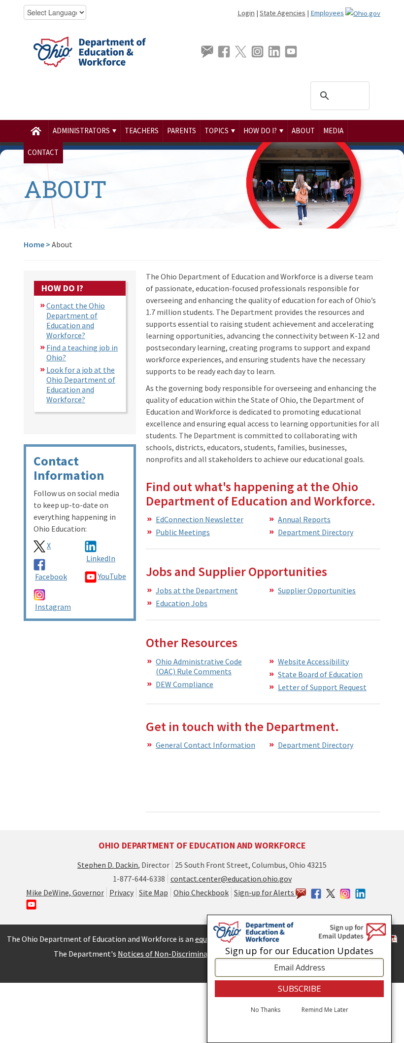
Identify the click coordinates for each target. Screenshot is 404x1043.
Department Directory (315, 532)
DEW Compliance (184, 684)
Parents (181, 130)
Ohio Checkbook (201, 892)
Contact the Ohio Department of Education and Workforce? (75, 320)
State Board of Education (320, 674)
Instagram (53, 607)
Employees (327, 12)
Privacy (121, 892)
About (303, 130)
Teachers (142, 130)
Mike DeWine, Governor (65, 892)
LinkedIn (100, 558)
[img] (36, 131)
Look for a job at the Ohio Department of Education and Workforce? (80, 384)
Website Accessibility (313, 661)
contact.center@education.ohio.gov (231, 879)
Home (34, 244)
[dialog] (299, 979)
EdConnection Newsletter (199, 519)
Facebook (51, 576)
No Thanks (265, 1010)
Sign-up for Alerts (265, 892)
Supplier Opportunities (317, 590)
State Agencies (282, 12)
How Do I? (260, 130)
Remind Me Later (325, 1010)
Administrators (82, 130)
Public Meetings (183, 532)
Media (333, 130)
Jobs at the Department (197, 590)
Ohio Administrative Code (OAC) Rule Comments (199, 666)
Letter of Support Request (322, 687)
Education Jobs (181, 603)
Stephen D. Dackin (107, 865)
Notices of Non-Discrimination (170, 954)
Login (246, 12)
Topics (217, 130)
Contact (43, 152)
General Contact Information (205, 745)
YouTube (112, 576)
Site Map (153, 892)
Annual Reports (304, 519)
